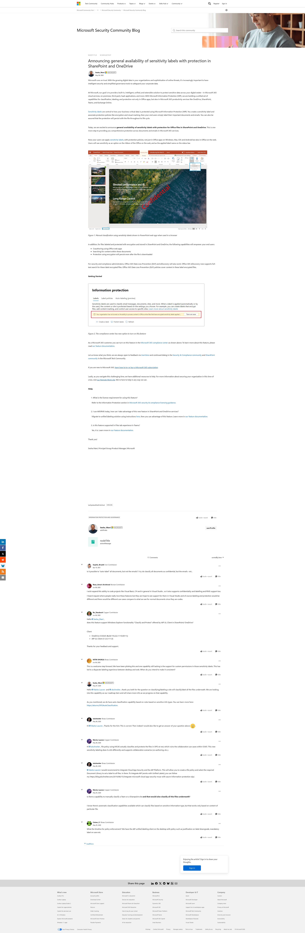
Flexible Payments (95, 922)
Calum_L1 (96, 822)
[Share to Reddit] (164, 883)
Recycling (218, 929)
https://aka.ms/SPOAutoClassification (102, 705)
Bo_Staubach (98, 612)
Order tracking (94, 911)
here (138, 416)
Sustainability (221, 922)
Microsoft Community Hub (85, 10)
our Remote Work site (106, 379)
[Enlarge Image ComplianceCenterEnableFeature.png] (146, 305)
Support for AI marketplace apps (195, 907)
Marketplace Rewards (192, 919)
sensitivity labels (117, 139)
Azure (187, 896)
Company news (221, 903)
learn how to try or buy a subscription (136, 367)
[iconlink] (93, 542)
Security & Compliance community (187, 355)
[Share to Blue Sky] (168, 883)
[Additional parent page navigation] (97, 10)
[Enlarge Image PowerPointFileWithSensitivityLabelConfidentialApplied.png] (147, 190)
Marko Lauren (99, 689)
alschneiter (116, 689)
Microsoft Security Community (111, 10)
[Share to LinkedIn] (152, 883)
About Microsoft (222, 900)
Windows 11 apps (62, 922)
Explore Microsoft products (65, 919)
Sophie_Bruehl (98, 565)
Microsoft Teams (157, 915)
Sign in (192, 868)
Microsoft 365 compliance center (154, 342)
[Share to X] (160, 883)
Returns (92, 907)
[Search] (209, 3)
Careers (219, 896)
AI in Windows (61, 915)
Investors (220, 911)
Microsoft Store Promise (97, 919)
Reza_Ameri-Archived (101, 584)
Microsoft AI (156, 896)
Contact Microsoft (158, 929)
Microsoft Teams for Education (131, 903)
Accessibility (221, 919)
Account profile (94, 896)
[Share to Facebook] (156, 883)
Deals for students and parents (131, 919)
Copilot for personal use (64, 911)
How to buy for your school (129, 911)
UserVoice (145, 355)
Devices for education (128, 900)
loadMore (90, 844)
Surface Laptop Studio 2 (64, 903)
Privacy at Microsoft (223, 907)
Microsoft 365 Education (129, 907)
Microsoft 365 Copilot (158, 919)
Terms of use (189, 929)
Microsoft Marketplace (192, 915)
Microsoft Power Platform (159, 911)
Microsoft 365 (156, 907)
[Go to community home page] (78, 3)
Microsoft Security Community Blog (134, 10)
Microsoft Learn (190, 903)
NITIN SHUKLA (98, 659)
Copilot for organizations (64, 907)
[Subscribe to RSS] (172, 883)
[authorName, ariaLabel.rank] (91, 74)
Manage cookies (178, 929)
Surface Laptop (61, 900)
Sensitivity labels (95, 111)
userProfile (211, 528)
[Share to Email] (176, 883)
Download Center (95, 900)
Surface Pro (60, 896)
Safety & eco (209, 929)
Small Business (156, 922)
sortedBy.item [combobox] (217, 557)
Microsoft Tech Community (193, 911)
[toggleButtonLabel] (226, 10)
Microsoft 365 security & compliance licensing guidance (152, 402)
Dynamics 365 (156, 903)
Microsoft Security (157, 900)
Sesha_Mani (99, 72)
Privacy (168, 929)
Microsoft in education (128, 896)
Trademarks (199, 929)
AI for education (126, 922)
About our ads (228, 929)
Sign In (224, 3)
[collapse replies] (81, 564)
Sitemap (147, 929)
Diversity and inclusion (224, 915)
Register (216, 3)
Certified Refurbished (96, 915)
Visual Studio (189, 922)
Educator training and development (132, 915)
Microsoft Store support (97, 903)
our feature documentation (103, 346)
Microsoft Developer (192, 900)
